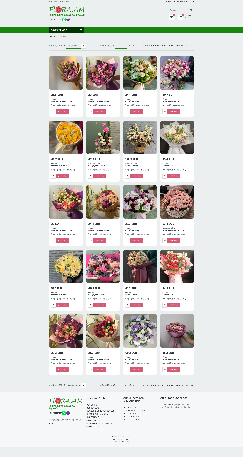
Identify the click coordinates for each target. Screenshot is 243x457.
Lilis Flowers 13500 (59, 166)
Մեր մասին (91, 405)
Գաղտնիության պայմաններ (100, 411)
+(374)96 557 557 (55, 19)
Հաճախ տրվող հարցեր (134, 410)
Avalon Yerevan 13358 (98, 359)
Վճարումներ (92, 417)
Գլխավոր (53, 36)
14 (160, 46)
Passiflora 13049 (132, 101)
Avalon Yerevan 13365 (98, 101)
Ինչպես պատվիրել (132, 419)
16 (165, 46)
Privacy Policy (92, 426)
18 (169, 46)
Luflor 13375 (167, 295)
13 (158, 46)
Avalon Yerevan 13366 (61, 101)
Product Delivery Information (99, 423)
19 (172, 46)
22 (179, 46)
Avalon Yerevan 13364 (61, 230)
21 (177, 46)
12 (156, 46)
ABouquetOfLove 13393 (173, 359)
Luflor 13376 (167, 166)
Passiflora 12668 (132, 359)
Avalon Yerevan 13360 (61, 359)
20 (174, 46)
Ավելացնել (63, 112)
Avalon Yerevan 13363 (98, 230)
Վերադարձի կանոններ (97, 414)
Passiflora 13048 (132, 230)
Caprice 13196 (131, 295)
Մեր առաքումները (132, 416)
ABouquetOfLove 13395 (173, 101)
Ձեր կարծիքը (130, 413)
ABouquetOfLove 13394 (173, 230)
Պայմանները (93, 408)
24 (184, 46)
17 (167, 46)
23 (182, 46)
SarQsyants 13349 (96, 295)
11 (153, 46)
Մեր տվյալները (131, 407)
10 (151, 46)
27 (192, 46)
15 (163, 46)
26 (189, 46)
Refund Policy (92, 420)
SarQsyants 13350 (96, 166)
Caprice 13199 (131, 166)
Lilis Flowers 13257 (59, 295)
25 (187, 46)
